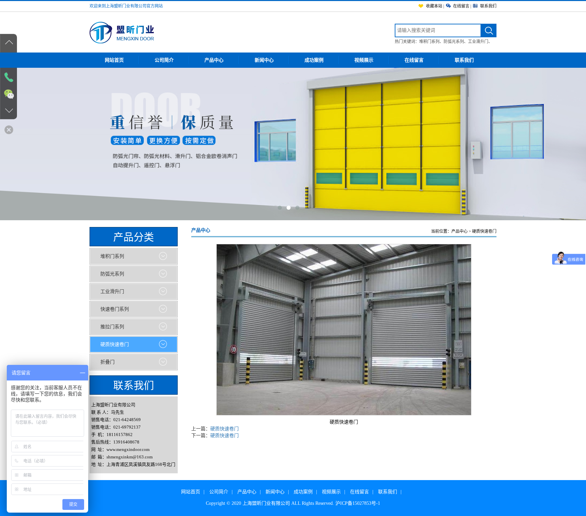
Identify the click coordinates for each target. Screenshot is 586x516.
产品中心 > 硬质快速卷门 (473, 231)
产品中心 (213, 60)
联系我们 (464, 60)
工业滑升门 (478, 41)
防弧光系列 (454, 41)
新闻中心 (264, 60)
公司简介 (164, 60)
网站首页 (114, 60)
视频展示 (363, 60)
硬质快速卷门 (224, 428)
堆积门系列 (429, 41)
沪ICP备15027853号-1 (357, 503)
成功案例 (314, 60)
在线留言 (414, 60)
